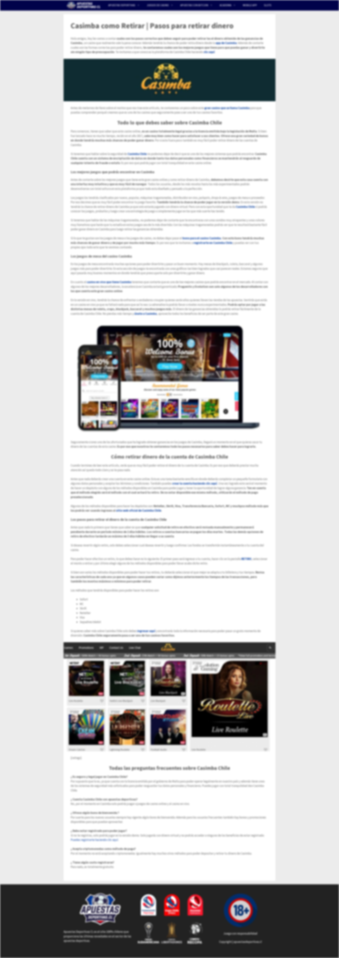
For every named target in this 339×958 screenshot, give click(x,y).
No (202, 27)
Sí (213, 27)
